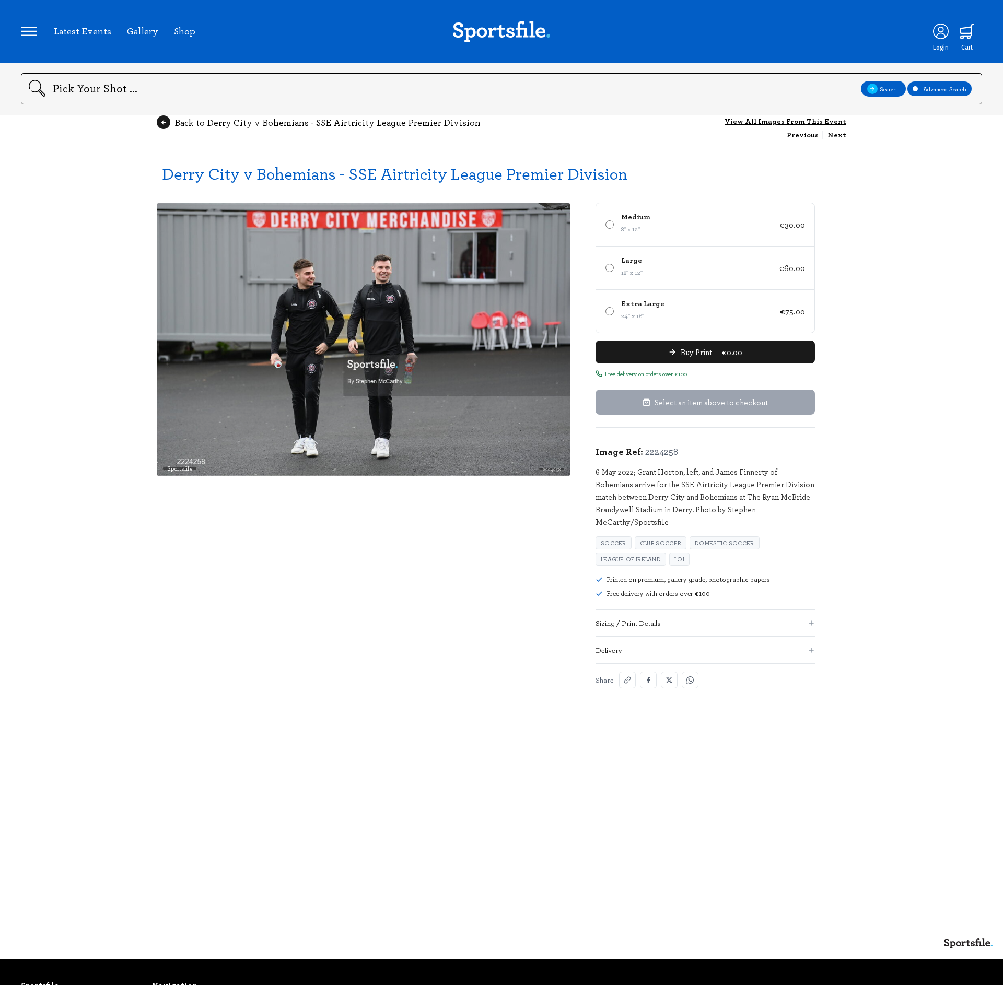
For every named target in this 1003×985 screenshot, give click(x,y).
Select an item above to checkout (711, 402)
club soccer (660, 543)
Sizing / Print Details (628, 623)
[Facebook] (648, 680)
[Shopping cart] (967, 31)
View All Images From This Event (785, 120)
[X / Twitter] (669, 680)
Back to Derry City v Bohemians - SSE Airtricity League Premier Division (327, 122)
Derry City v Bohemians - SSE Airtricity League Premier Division (394, 173)
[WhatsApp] (690, 680)
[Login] (940, 31)
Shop (184, 31)
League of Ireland (631, 559)
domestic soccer (724, 543)
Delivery (609, 650)
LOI (679, 559)
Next (836, 134)
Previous (803, 134)
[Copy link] (627, 680)
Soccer (613, 543)
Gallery (142, 31)
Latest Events (82, 31)
